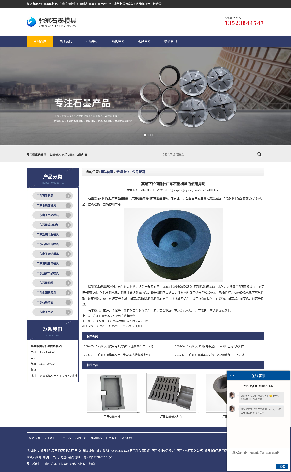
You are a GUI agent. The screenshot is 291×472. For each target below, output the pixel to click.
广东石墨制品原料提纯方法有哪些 (114, 315)
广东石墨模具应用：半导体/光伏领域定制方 (117, 354)
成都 (73, 463)
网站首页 (107, 172)
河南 (92, 463)
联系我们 (111, 438)
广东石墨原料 (45, 282)
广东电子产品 (45, 312)
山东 (47, 463)
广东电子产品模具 (48, 215)
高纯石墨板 (69, 154)
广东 (54, 463)
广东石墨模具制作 (171, 416)
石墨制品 (81, 154)
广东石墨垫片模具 (48, 244)
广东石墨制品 (45, 195)
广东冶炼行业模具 (48, 234)
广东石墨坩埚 (45, 302)
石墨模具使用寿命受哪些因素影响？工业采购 (118, 346)
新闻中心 (122, 172)
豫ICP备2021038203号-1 (98, 457)
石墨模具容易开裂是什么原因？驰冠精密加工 (209, 346)
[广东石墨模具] (112, 411)
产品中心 (65, 438)
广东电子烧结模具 (48, 253)
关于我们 (49, 438)
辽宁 (85, 463)
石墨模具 (56, 154)
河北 (79, 463)
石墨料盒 (82, 3)
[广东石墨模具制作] (171, 411)
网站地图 (127, 438)
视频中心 (96, 438)
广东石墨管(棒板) (47, 224)
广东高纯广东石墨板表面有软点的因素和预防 (121, 321)
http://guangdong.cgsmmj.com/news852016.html (192, 190)
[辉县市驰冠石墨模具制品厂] (52, 22)
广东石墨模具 (112, 416)
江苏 (60, 463)
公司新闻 (138, 172)
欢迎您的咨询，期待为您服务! (258, 386)
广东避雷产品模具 (48, 273)
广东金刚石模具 (46, 292)
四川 (66, 463)
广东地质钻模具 (46, 205)
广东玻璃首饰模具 (48, 263)
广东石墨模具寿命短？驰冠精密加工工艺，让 (209, 354)
